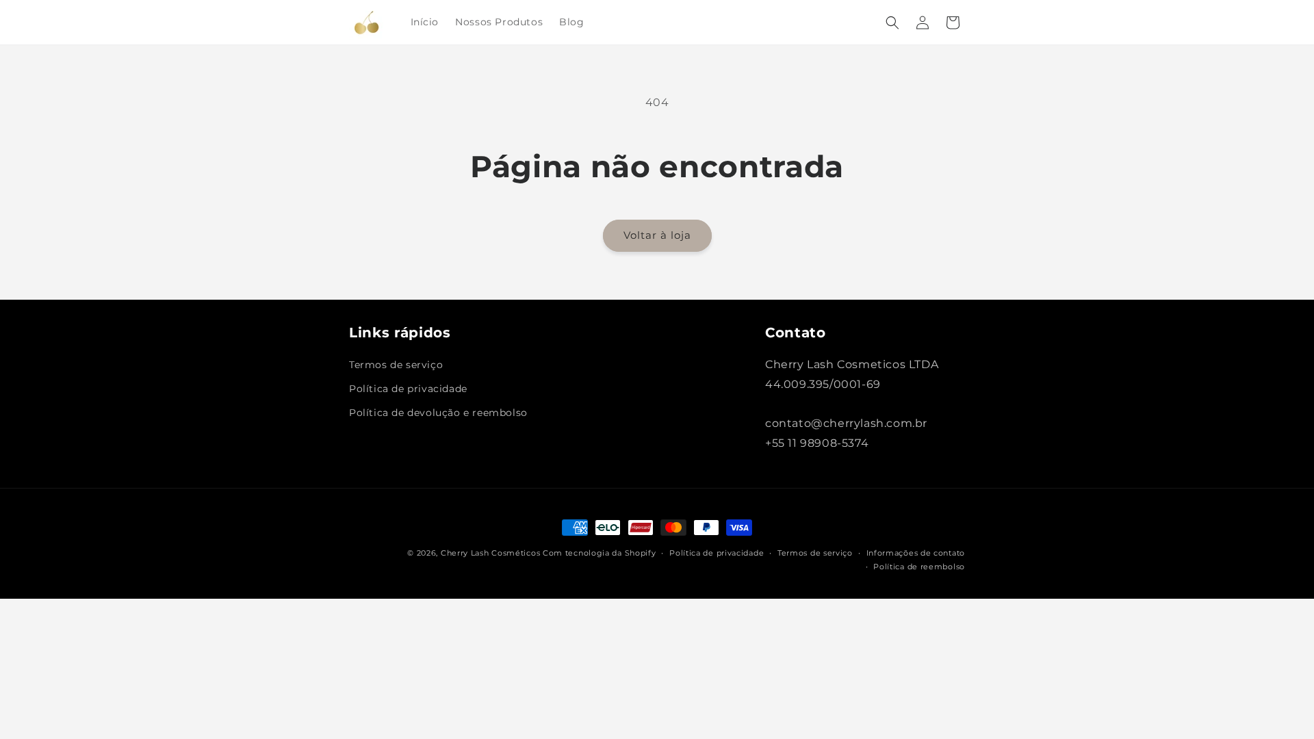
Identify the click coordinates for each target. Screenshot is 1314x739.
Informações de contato (915, 553)
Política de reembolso (919, 566)
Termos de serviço (396, 365)
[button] (892, 23)
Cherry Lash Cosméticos (490, 553)
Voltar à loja (657, 235)
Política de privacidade (408, 389)
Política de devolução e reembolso (438, 412)
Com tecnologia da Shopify (599, 553)
